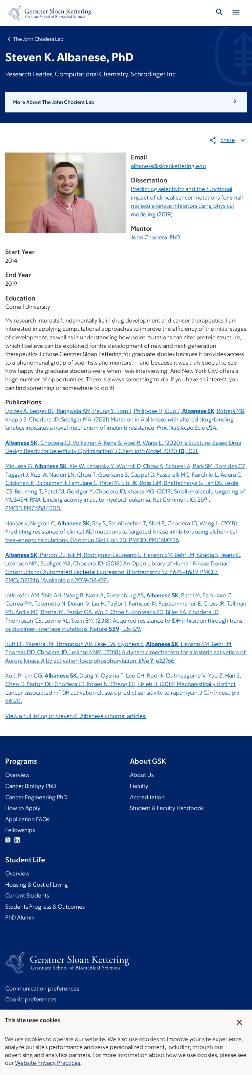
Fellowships (20, 830)
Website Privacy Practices (47, 1063)
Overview (17, 775)
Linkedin (17, 840)
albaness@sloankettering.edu (168, 166)
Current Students (27, 895)
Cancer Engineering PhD (36, 797)
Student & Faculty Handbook (167, 808)
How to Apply (22, 808)
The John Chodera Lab (38, 39)
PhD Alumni (20, 917)
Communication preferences (42, 988)
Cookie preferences (30, 999)
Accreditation (147, 797)
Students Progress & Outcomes (45, 906)
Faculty (139, 786)
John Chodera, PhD (155, 237)
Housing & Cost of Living (36, 884)
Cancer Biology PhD (30, 786)
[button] (126, 102)
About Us (142, 775)
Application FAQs (27, 819)
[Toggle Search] (219, 13)
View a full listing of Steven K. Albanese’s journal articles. (75, 716)
